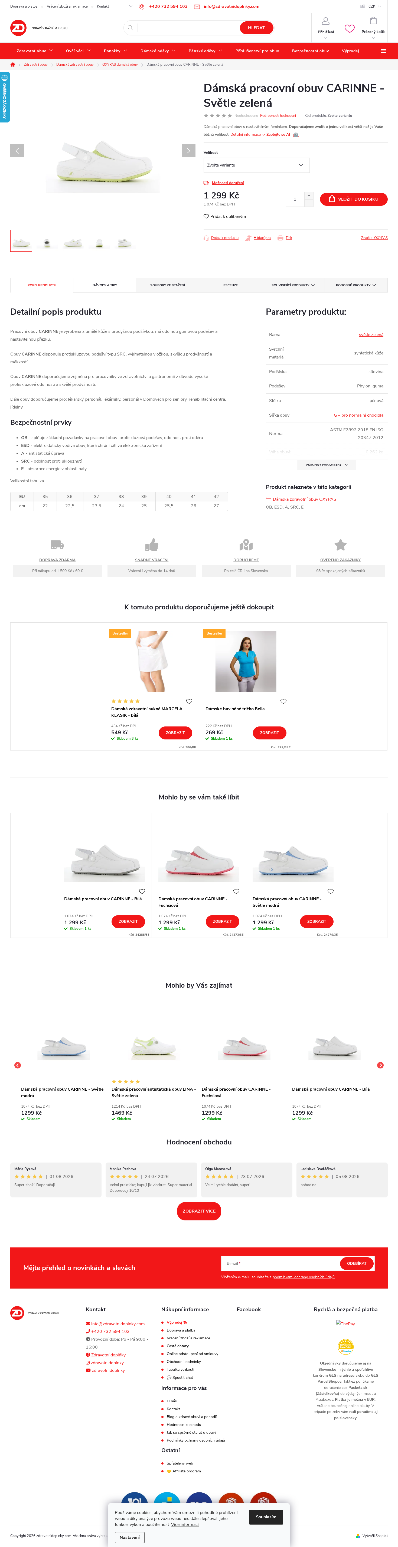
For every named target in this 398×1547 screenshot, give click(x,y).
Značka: (374, 237)
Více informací (185, 1525)
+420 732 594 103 (110, 1331)
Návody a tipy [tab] (105, 285)
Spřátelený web (180, 1463)
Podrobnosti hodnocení (278, 116)
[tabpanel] (152, 686)
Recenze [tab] (230, 285)
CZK (371, 6)
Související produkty (290, 285)
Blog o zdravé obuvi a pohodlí (192, 1417)
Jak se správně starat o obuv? (191, 1432)
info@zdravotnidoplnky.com (117, 1324)
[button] (63, 1111)
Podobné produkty (353, 285)
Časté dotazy (178, 1346)
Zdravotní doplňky (108, 1355)
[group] (63, 1065)
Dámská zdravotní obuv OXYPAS (304, 499)
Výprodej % (177, 1322)
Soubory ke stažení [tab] (167, 285)
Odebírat (357, 1263)
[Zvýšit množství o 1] (308, 195)
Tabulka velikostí (180, 1369)
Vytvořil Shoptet (375, 1535)
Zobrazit (175, 732)
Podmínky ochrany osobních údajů (196, 1440)
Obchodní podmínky (184, 1362)
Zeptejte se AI (282, 135)
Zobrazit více (199, 1211)
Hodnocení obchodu (199, 1142)
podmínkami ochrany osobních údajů (304, 1277)
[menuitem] (35, 51)
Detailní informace (245, 134)
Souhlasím (266, 1517)
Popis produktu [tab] (42, 285)
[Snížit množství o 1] (308, 203)
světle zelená (371, 335)
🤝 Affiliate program (184, 1471)
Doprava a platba (24, 6)
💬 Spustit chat (180, 1377)
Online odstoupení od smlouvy (192, 1354)
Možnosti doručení (228, 182)
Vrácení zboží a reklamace (67, 6)
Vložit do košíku (358, 199)
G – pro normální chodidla (358, 415)
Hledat (256, 28)
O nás (172, 1401)
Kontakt (103, 6)
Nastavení (130, 1538)
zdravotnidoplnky (107, 1363)
